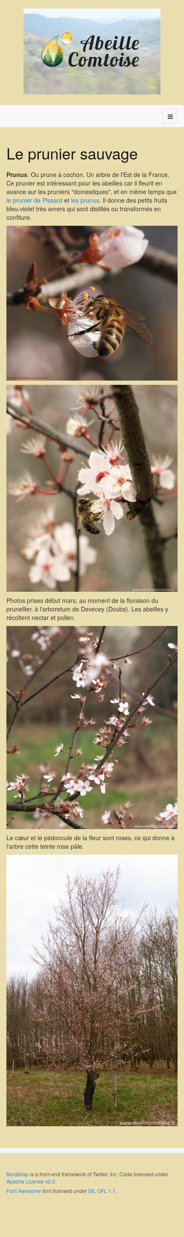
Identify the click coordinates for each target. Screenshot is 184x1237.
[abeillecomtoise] (92, 51)
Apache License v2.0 (30, 1181)
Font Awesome (23, 1190)
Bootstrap (17, 1174)
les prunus (85, 200)
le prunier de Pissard (34, 200)
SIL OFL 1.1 (102, 1190)
